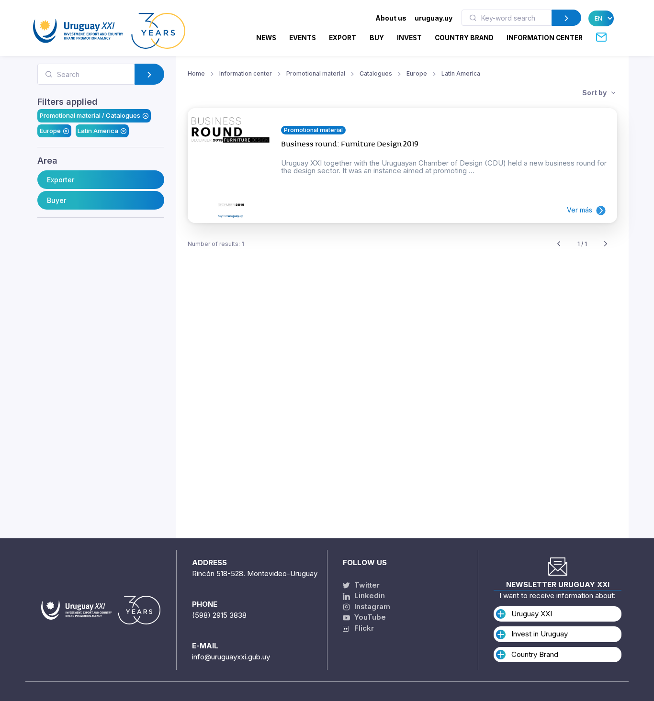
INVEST (409, 38)
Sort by (595, 93)
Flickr (361, 628)
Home (196, 73)
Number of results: (216, 243)
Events (302, 38)
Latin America (98, 130)
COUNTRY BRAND (464, 38)
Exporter (60, 180)
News (266, 38)
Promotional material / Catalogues (90, 115)
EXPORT (342, 38)
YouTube (369, 617)
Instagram (371, 606)
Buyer (56, 200)
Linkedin (368, 595)
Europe (50, 130)
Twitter (366, 585)
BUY (377, 38)
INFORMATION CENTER (545, 38)
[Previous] (558, 244)
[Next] (605, 244)
